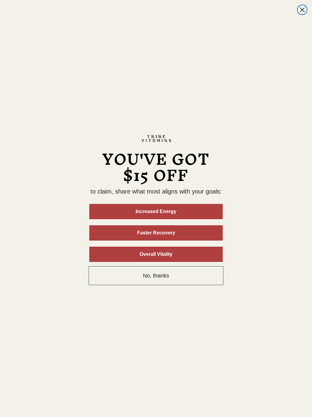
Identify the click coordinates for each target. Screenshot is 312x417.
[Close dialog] (302, 10)
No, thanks (156, 276)
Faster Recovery (156, 232)
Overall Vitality (156, 254)
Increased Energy (156, 211)
